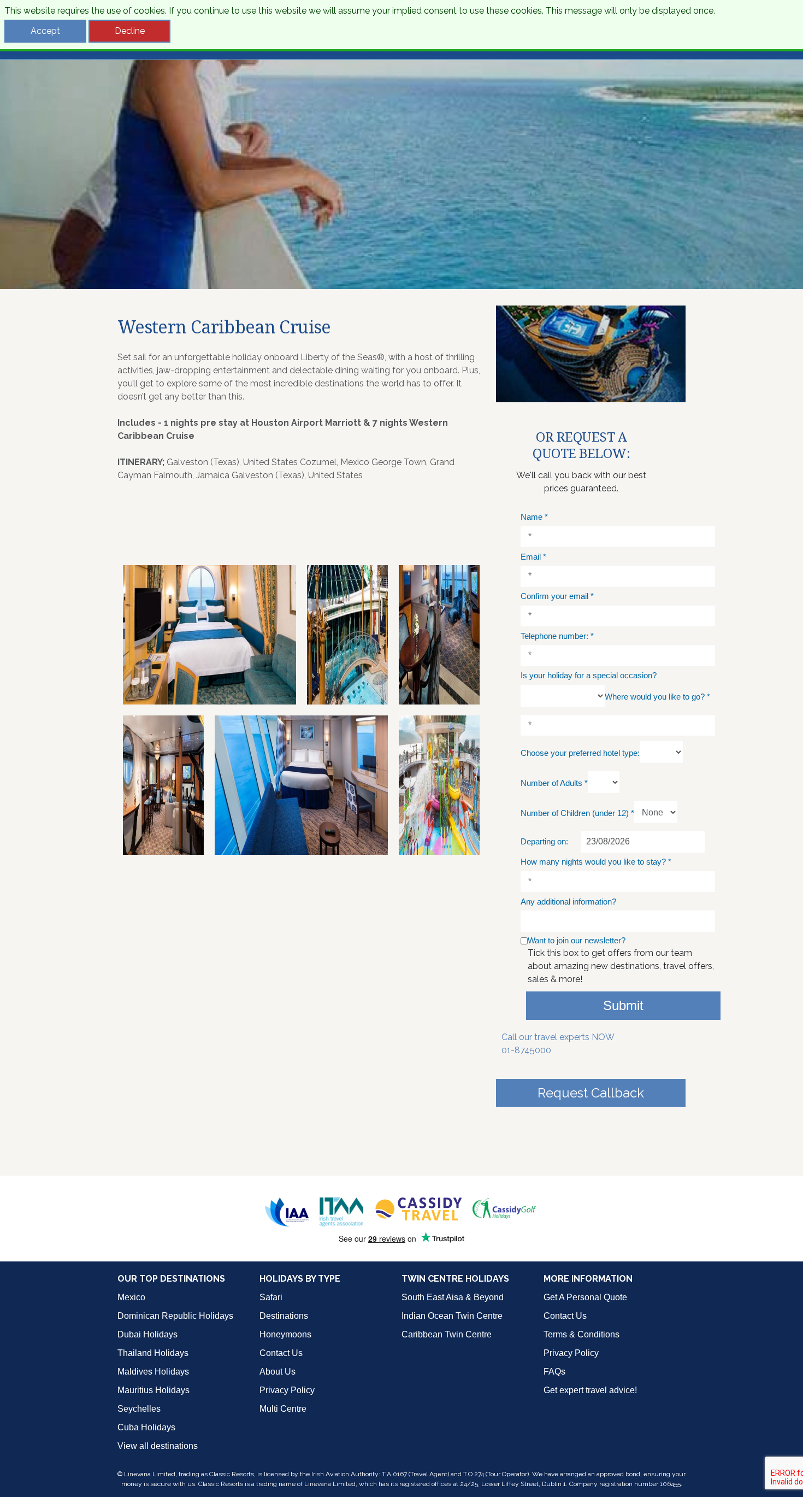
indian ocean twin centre (452, 1315)
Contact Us (281, 1353)
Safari (270, 1297)
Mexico (131, 1297)
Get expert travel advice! (590, 1390)
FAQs (554, 1371)
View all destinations (157, 1446)
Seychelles (139, 1408)
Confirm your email (557, 596)
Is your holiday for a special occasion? (589, 675)
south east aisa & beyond (453, 1297)
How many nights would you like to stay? (596, 861)
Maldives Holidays (153, 1371)
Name (534, 516)
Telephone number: (557, 636)
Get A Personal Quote (585, 1297)
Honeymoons (285, 1334)
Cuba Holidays (146, 1427)
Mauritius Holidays (153, 1390)
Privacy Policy (287, 1390)
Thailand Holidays (152, 1353)
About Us (277, 1371)
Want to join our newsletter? (576, 940)
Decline (130, 31)
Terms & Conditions (581, 1334)
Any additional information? (568, 901)
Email (533, 556)
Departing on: (544, 841)
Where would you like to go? (657, 696)
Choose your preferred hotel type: (580, 753)
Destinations (283, 1315)
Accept (45, 31)
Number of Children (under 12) (577, 813)
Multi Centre (282, 1408)
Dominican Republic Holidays (175, 1315)
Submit (623, 1005)
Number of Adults (554, 783)
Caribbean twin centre (447, 1334)
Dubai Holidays (147, 1334)
